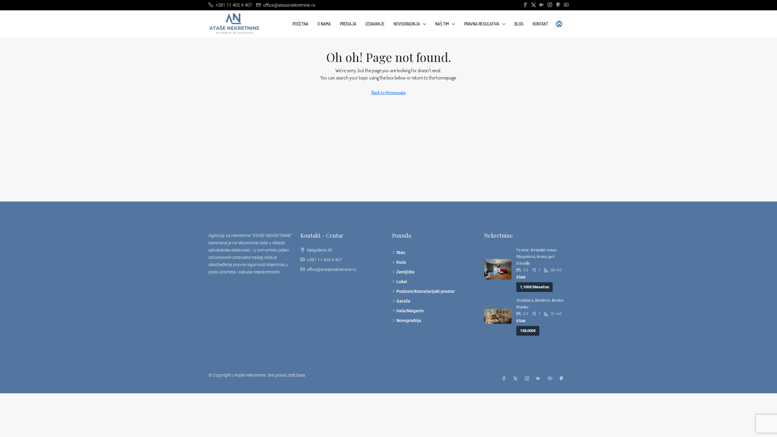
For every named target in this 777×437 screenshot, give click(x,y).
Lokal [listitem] (401, 281)
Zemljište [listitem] (405, 271)
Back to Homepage (389, 92)
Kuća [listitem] (401, 262)
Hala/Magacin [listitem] (410, 310)
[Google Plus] (539, 378)
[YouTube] (551, 378)
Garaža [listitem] (403, 301)
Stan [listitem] (400, 252)
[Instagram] (528, 378)
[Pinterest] (562, 378)
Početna (300, 23)
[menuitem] (559, 24)
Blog (519, 23)
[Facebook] (505, 378)
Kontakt (540, 23)
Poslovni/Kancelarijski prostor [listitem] (425, 291)
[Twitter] (516, 378)
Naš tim (442, 23)
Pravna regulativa (481, 23)
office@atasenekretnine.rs (331, 269)
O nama (324, 23)
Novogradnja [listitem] (408, 320)
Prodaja (348, 23)
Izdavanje (375, 23)
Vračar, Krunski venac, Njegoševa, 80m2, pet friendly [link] (536, 256)
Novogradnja (407, 23)
